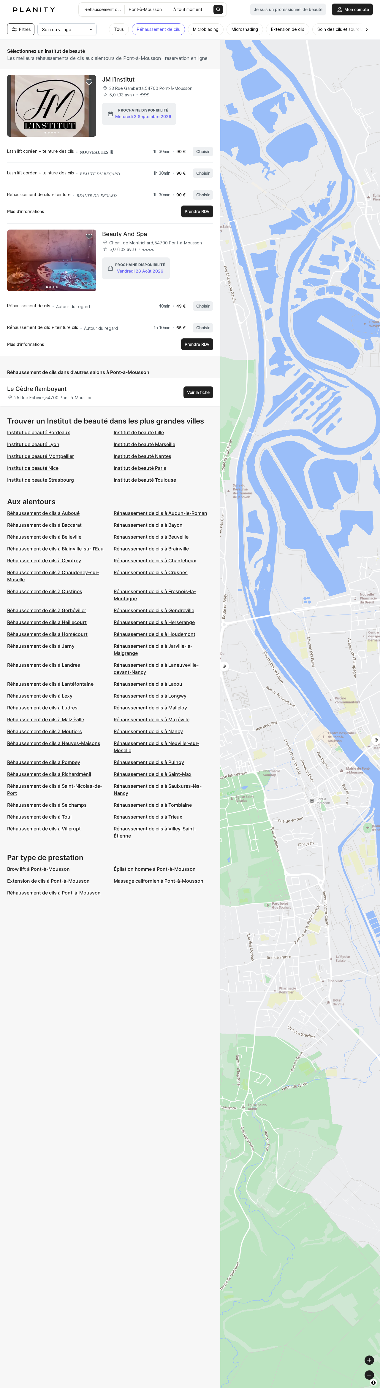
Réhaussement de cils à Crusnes (151, 572)
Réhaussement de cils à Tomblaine (153, 805)
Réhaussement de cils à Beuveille (151, 537)
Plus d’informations (25, 211)
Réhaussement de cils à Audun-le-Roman (160, 513)
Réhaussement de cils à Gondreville (154, 610)
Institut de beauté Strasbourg (40, 480)
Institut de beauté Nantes (142, 456)
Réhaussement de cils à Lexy (39, 696)
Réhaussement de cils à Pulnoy (149, 762)
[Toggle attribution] (373, 1382)
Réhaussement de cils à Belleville (44, 537)
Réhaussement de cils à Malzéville (45, 719)
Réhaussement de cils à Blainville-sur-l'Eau (55, 549)
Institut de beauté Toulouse (145, 480)
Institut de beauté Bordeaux (38, 432)
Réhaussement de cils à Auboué (43, 513)
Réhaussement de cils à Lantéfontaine (50, 684)
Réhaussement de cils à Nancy (148, 731)
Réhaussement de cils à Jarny (41, 646)
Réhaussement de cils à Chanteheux (155, 561)
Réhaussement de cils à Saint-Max (152, 774)
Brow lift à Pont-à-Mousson (38, 869)
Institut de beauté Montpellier (40, 456)
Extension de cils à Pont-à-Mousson (48, 881)
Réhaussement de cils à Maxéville (151, 719)
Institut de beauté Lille (139, 432)
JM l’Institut (118, 79)
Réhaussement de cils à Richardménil (49, 774)
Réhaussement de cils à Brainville (151, 549)
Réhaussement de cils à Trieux (148, 817)
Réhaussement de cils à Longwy (150, 696)
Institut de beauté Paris (140, 468)
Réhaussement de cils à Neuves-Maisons (53, 743)
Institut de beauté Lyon (33, 444)
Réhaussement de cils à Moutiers (44, 731)
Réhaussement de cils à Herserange (154, 622)
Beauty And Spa (124, 234)
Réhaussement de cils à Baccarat (44, 525)
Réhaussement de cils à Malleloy (150, 708)
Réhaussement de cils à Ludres (42, 708)
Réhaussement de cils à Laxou (148, 684)
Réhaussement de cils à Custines (44, 591)
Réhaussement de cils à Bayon (148, 525)
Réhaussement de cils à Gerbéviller (46, 610)
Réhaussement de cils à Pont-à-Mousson (54, 893)
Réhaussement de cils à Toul (39, 817)
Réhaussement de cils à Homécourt (47, 634)
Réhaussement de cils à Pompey (43, 762)
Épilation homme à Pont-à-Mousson (155, 869)
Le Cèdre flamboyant (36, 388)
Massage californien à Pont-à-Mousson (158, 881)
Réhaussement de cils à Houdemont (154, 634)
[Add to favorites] (89, 82)
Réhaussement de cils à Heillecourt (47, 622)
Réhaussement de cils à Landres (43, 665)
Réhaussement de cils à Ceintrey (44, 561)
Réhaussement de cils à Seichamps (47, 805)
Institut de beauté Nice (32, 468)
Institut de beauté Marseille (144, 444)
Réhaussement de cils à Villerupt (44, 829)
